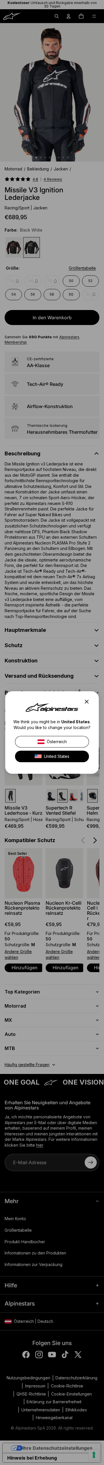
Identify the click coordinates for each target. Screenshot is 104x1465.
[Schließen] (88, 701)
